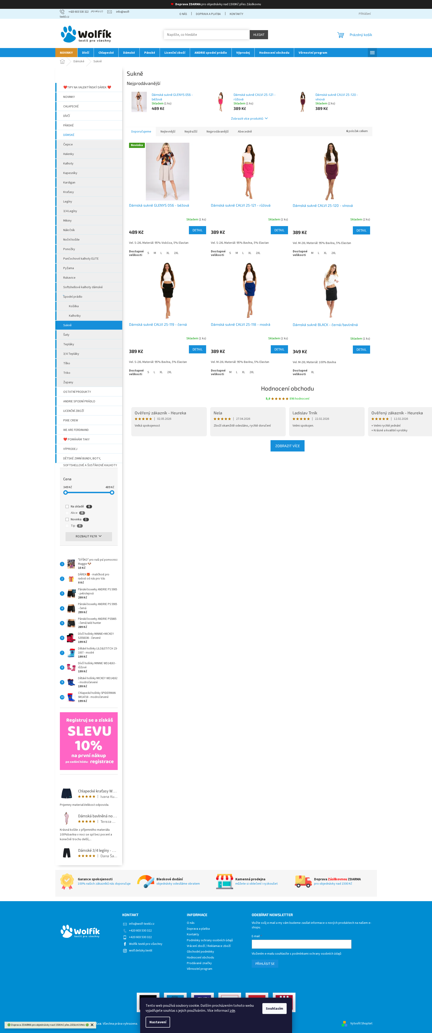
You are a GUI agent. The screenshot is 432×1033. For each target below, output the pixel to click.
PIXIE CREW (70, 420)
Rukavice (69, 277)
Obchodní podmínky (200, 952)
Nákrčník (69, 230)
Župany (68, 382)
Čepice (68, 144)
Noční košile (71, 239)
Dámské (68, 135)
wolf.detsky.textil (140, 950)
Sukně (67, 325)
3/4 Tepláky (71, 354)
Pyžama (68, 268)
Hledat (258, 34)
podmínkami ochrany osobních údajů (316, 953)
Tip (76, 526)
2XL (176, 253)
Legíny (67, 201)
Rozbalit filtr (86, 536)
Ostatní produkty (77, 392)
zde (232, 1010)
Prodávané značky (199, 963)
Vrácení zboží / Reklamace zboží (209, 946)
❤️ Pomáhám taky (76, 439)
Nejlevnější (168, 131)
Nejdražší (191, 131)
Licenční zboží (73, 411)
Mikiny (67, 220)
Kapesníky (70, 173)
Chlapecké (71, 106)
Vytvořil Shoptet (361, 1023)
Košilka (74, 306)
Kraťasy (68, 192)
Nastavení (157, 1022)
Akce (77, 513)
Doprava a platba (208, 14)
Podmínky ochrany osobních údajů (210, 940)
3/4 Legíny (70, 211)
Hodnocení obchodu (287, 388)
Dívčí (66, 116)
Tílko (66, 363)
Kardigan (69, 182)
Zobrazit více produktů (247, 118)
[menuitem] (66, 52)
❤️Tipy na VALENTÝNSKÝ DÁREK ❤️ (87, 87)
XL (167, 253)
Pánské (68, 125)
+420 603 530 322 (140, 930)
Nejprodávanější (218, 131)
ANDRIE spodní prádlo (79, 401)
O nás (183, 14)
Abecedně (245, 131)
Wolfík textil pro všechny (145, 944)
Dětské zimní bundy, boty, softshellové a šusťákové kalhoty (90, 459)
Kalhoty (68, 163)
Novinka (79, 519)
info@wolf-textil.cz (141, 924)
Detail (198, 230)
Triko (66, 373)
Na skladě (80, 506)
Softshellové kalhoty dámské (83, 287)
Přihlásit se (265, 963)
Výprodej (70, 449)
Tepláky (68, 344)
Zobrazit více (287, 446)
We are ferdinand (76, 430)
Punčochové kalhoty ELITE (81, 258)
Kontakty (236, 14)
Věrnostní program (199, 969)
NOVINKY (69, 97)
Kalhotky (75, 316)
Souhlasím (274, 1008)
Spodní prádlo (72, 296)
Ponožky (69, 249)
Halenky (68, 154)
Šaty (66, 335)
